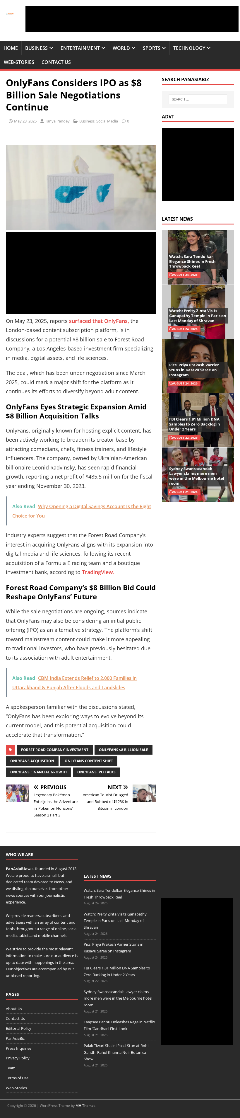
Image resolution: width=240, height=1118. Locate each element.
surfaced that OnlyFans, (99, 320)
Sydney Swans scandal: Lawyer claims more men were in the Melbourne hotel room (196, 476)
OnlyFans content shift (89, 760)
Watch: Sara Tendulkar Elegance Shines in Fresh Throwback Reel (192, 261)
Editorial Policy (18, 1028)
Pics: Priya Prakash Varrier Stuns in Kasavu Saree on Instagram (194, 369)
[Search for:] (197, 99)
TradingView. (98, 572)
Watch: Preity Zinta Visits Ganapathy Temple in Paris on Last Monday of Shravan (197, 315)
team (28, 881)
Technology (189, 48)
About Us (14, 1008)
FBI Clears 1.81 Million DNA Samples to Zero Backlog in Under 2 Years (194, 424)
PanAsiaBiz (16, 868)
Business (36, 48)
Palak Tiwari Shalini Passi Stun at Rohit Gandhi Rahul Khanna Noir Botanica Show (117, 1052)
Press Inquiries (18, 1048)
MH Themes (85, 1105)
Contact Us (56, 62)
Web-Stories (19, 62)
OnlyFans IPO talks (96, 772)
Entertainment (80, 48)
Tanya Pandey (57, 121)
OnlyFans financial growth (38, 772)
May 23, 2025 (25, 121)
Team (11, 1068)
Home (11, 48)
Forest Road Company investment (54, 749)
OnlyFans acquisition (32, 760)
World (121, 48)
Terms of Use (17, 1077)
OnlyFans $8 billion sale (123, 749)
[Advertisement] (132, 19)
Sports (151, 48)
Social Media (107, 121)
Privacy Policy (18, 1058)
